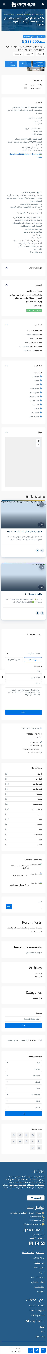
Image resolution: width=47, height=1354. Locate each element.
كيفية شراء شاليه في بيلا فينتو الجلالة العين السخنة (24, 927)
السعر (38, 1107)
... (9, 539)
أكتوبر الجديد (29, 46)
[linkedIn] (39, 1141)
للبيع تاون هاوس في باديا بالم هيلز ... (20, 866)
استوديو (39, 779)
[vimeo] (13, 1141)
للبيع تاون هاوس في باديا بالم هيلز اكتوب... (24, 531)
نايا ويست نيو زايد (36, 931)
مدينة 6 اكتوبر (39, 46)
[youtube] (20, 1141)
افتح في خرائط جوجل (34, 310)
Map (40, 432)
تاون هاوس (37, 784)
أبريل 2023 (38, 976)
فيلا (40, 819)
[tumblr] (32, 1141)
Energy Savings (35, 268)
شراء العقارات (37, 997)
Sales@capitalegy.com (31, 749)
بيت (25, 12)
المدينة (37, 1082)
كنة (40, 829)
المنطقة (37, 1088)
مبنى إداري (38, 834)
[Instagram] (31, 1243)
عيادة (40, 814)
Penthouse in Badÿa (33, 594)
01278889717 (34, 742)
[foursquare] (32, 1147)
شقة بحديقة (37, 804)
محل (40, 839)
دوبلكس (39, 794)
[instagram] (39, 1147)
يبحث (23, 1025)
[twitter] (26, 1135)
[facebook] (39, 1135)
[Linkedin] (37, 1243)
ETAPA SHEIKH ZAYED (21, 875)
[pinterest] (26, 1141)
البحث (40, 901)
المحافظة (36, 1075)
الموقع (39, 285)
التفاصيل (38, 324)
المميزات (38, 365)
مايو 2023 (38, 973)
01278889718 (34, 746)
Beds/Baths (36, 1094)
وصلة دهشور (22, 49)
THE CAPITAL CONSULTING (15, 1350)
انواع (38, 1062)
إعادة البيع (40, 36)
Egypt (27, 301)
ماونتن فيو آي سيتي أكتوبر (19, 885)
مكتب (40, 844)
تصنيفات (37, 1069)
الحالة (38, 1101)
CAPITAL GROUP (34, 734)
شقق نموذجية (29, 36)
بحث (23, 1113)
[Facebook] (42, 1243)
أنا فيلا (39, 774)
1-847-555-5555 (34, 1040)
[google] (13, 1135)
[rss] (32, 1135)
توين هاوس (37, 789)
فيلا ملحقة (38, 824)
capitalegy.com (33, 753)
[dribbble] (20, 1135)
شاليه (40, 799)
